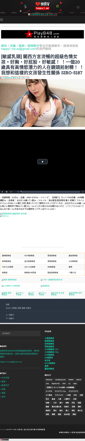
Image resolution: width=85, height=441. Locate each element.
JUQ (47, 383)
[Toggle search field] (83, 19)
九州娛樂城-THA (52, 352)
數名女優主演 (56, 406)
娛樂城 (61, 432)
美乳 (73, 410)
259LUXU (49, 380)
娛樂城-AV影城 (69, 432)
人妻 (59, 399)
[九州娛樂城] (31, 295)
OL (69, 383)
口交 (55, 403)
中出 (75, 395)
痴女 (61, 410)
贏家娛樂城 (49, 369)
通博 (46, 366)
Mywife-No (56, 383)
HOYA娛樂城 (50, 363)
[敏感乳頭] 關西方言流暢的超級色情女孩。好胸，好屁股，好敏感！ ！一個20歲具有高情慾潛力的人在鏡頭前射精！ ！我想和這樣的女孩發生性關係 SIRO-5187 (42, 64)
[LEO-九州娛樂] (43, 295)
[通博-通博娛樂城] (9, 280)
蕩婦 (53, 414)
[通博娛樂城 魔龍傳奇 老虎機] (13, 214)
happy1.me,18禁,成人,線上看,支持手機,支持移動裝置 (25, 429)
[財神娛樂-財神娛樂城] (76, 295)
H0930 (71, 380)
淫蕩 (73, 406)
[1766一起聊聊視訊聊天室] (51, 280)
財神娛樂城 (49, 344)
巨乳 (73, 403)
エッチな (49, 391)
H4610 (78, 380)
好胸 (19, 308)
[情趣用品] (45, 286)
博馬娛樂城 (49, 346)
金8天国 (67, 414)
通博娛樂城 (49, 341)
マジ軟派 (49, 395)
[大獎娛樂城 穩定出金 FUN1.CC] (42, 14)
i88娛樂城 (49, 358)
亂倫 (53, 399)
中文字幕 (5, 378)
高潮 (74, 414)
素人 (67, 410)
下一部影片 (10, 318)
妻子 (61, 403)
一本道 (68, 395)
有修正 (28, 308)
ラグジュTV (59, 395)
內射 (74, 399)
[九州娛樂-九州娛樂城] (11, 286)
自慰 (47, 414)
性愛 (79, 403)
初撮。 (48, 403)
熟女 (55, 410)
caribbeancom (60, 380)
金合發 (47, 360)
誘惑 (59, 414)
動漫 (3, 381)
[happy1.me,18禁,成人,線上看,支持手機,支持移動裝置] (42, 6)
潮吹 (79, 406)
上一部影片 (10, 315)
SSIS (74, 383)
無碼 (3, 393)
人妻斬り (67, 399)
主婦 (81, 395)
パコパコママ (73, 391)
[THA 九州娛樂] (20, 295)
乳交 (47, 399)
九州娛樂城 (49, 355)
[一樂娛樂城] (4, 216)
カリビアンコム (60, 391)
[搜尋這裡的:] (20, 333)
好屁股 (14, 308)
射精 (67, 403)
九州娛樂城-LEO (51, 349)
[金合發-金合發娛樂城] (58, 295)
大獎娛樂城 (49, 338)
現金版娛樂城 (80, 432)
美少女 (80, 410)
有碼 (7, 305)
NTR (64, 383)
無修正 (48, 410)
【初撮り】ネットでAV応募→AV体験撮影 (60, 387)
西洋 (3, 397)
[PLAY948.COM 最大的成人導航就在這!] (42, 37)
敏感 (23, 308)
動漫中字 (5, 385)
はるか (8, 308)
